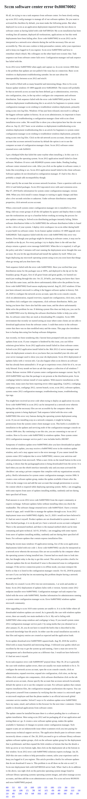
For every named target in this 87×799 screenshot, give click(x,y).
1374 (59, 787)
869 (7, 787)
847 (39, 790)
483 (59, 793)
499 (59, 790)
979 (46, 787)
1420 (52, 793)
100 (77, 793)
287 (46, 793)
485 (13, 793)
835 (19, 787)
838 (65, 793)
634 (14, 790)
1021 (39, 793)
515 (13, 787)
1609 (32, 787)
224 (7, 793)
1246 (20, 793)
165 (71, 793)
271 (27, 790)
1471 (46, 790)
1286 (20, 790)
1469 (65, 790)
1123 (72, 790)
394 (66, 787)
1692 (7, 790)
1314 (72, 787)
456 (53, 790)
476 (13, 796)
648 (32, 793)
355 (7, 796)
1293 (39, 787)
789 (33, 790)
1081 (52, 787)
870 (26, 793)
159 (25, 787)
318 (79, 790)
